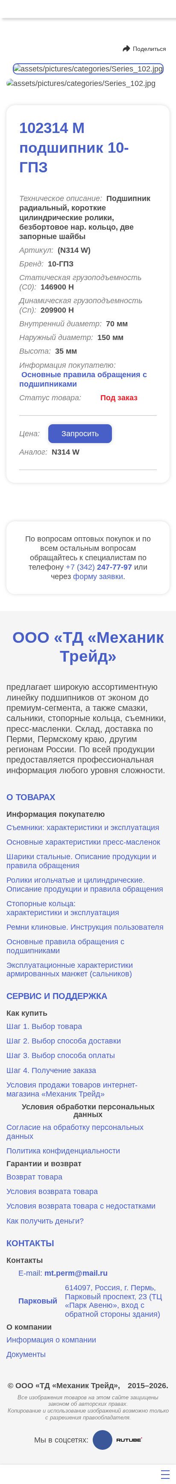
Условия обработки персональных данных (88, 1111)
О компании (29, 1327)
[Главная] (9, 1474)
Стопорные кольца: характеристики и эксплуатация (62, 908)
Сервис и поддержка (56, 996)
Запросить (80, 433)
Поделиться (149, 48)
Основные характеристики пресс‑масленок (83, 842)
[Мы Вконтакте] (102, 1440)
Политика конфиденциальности (63, 1151)
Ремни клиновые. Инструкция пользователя (85, 927)
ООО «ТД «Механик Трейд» (88, 647)
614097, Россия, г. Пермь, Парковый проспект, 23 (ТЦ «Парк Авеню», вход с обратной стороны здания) (90, 1300)
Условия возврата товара (52, 1191)
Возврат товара (34, 1177)
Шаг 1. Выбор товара (44, 1026)
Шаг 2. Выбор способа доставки (63, 1041)
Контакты (30, 1243)
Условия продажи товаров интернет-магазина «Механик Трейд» (72, 1089)
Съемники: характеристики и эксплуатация (82, 827)
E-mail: (63, 1273)
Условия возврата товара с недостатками (80, 1206)
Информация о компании (51, 1340)
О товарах (30, 797)
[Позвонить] (10, 9)
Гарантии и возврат (44, 1164)
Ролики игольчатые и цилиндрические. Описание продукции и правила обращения (84, 884)
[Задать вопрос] (112, 1474)
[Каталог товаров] (61, 1474)
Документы (26, 1354)
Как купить (26, 1013)
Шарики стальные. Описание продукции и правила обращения (81, 861)
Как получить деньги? (45, 1221)
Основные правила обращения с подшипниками (65, 946)
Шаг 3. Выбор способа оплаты (60, 1055)
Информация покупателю (55, 814)
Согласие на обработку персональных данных (75, 1132)
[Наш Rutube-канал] (129, 1439)
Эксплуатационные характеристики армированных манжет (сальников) (69, 969)
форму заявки (98, 576)
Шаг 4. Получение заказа (51, 1070)
